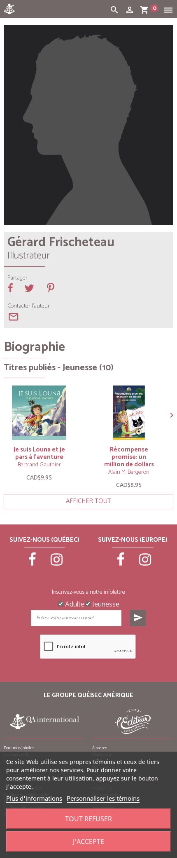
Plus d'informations (34, 798)
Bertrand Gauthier (39, 465)
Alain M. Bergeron (128, 472)
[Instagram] (57, 563)
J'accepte (88, 841)
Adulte (73, 603)
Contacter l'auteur (28, 306)
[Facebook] (32, 563)
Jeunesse (105, 603)
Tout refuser (88, 818)
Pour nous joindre (19, 748)
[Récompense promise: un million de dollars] (129, 413)
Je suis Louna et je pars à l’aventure (39, 453)
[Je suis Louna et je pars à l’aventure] (39, 413)
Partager (17, 278)
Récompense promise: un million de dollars (129, 457)
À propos (99, 748)
